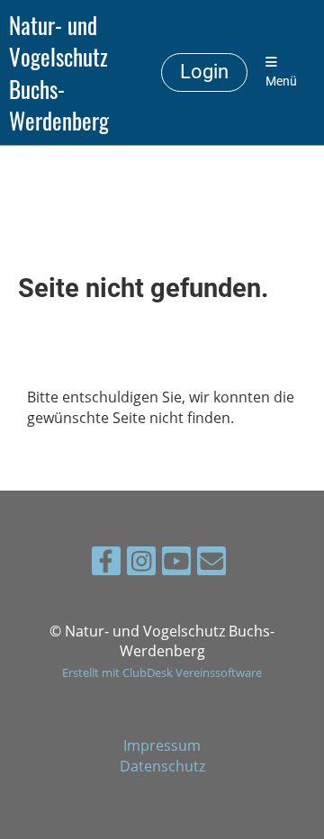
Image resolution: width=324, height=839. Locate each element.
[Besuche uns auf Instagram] (141, 564)
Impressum (162, 745)
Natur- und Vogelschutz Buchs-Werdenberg (59, 72)
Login (204, 71)
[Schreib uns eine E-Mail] (211, 564)
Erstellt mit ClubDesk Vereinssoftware (162, 672)
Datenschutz (162, 766)
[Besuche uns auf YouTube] (176, 564)
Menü (281, 81)
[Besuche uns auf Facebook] (106, 564)
